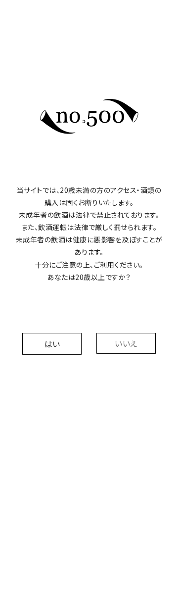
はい (52, 344)
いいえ (126, 343)
